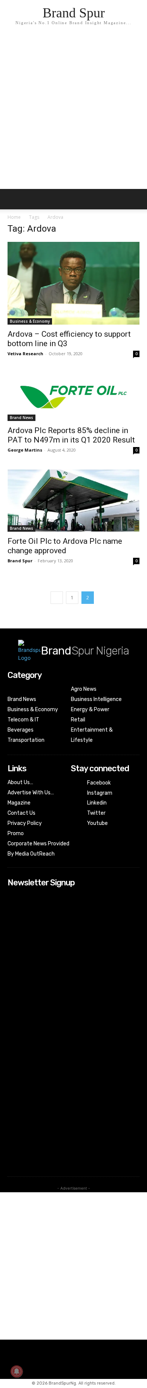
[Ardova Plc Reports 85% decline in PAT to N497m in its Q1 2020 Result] (73, 397)
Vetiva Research (25, 353)
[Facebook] (76, 783)
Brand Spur (20, 560)
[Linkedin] (76, 803)
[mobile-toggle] (13, 199)
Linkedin (97, 803)
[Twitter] (76, 813)
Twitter (96, 813)
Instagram (99, 793)
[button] (136, 199)
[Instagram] (76, 793)
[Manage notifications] (17, 1371)
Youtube (97, 823)
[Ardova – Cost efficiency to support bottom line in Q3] (73, 283)
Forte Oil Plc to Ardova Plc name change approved (65, 546)
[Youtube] (76, 823)
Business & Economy (30, 321)
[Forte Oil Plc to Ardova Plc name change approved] (73, 500)
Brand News (21, 417)
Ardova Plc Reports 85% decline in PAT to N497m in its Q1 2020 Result (71, 435)
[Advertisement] (73, 111)
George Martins (25, 450)
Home (14, 217)
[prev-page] (57, 597)
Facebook (99, 783)
